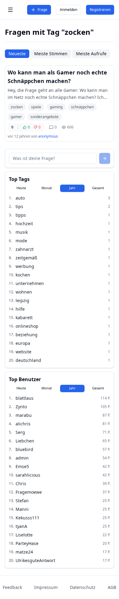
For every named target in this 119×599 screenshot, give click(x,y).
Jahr (72, 188)
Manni (22, 509)
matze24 (24, 552)
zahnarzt (25, 249)
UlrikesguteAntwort (35, 560)
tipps (21, 215)
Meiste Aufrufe (91, 53)
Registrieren (100, 9)
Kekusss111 (27, 518)
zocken (17, 107)
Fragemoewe (29, 492)
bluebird (24, 449)
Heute (21, 188)
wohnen (24, 292)
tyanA (21, 526)
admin (22, 458)
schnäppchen (82, 107)
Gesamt (98, 188)
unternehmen (30, 283)
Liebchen (25, 441)
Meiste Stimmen (50, 53)
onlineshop (27, 326)
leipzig (22, 300)
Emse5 (22, 466)
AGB (112, 587)
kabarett (24, 317)
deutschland (28, 360)
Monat (46, 188)
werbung (25, 266)
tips (19, 206)
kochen (23, 275)
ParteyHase (27, 543)
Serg (20, 432)
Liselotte (24, 535)
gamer (16, 116)
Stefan (22, 500)
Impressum (46, 587)
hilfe (20, 309)
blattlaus (25, 398)
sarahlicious (28, 475)
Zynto (21, 407)
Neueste (17, 53)
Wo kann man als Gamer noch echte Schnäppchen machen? (57, 77)
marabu (24, 415)
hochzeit (24, 223)
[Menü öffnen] (10, 9)
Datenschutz (83, 587)
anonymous (48, 136)
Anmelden (68, 9)
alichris (23, 424)
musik (22, 232)
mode (21, 241)
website (23, 352)
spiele (36, 107)
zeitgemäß (26, 258)
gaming (56, 107)
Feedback (12, 587)
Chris (21, 483)
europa (23, 343)
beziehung (27, 334)
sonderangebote (45, 116)
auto (20, 198)
